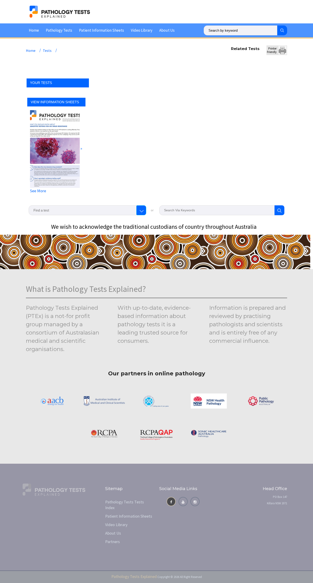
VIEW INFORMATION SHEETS (55, 102)
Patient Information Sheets (101, 30)
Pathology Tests (59, 30)
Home (34, 30)
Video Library (141, 30)
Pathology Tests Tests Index (124, 504)
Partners (112, 541)
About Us (167, 30)
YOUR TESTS (41, 83)
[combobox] (87, 210)
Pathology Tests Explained (134, 576)
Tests (47, 50)
